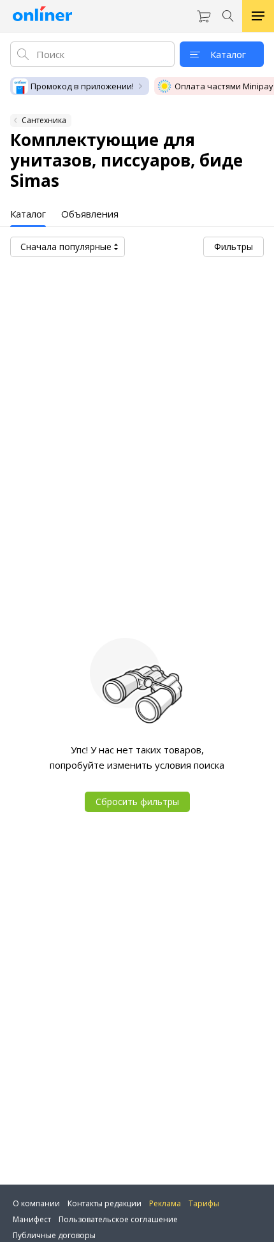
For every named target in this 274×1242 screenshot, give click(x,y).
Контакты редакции (104, 1203)
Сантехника (44, 120)
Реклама (165, 1203)
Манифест (32, 1219)
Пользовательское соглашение (118, 1219)
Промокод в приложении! (82, 86)
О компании (36, 1203)
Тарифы (204, 1203)
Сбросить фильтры (137, 801)
